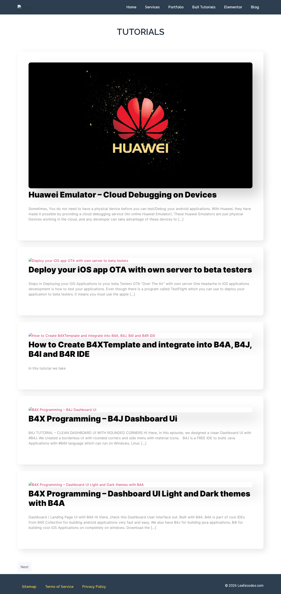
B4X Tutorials (203, 7)
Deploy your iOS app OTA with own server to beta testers (140, 269)
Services (152, 7)
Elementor (233, 7)
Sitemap (29, 587)
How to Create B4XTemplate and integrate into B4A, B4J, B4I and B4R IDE (140, 349)
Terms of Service (59, 587)
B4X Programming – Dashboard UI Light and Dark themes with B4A (139, 498)
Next (25, 567)
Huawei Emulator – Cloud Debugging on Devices (123, 194)
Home (131, 7)
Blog (255, 7)
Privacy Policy (94, 587)
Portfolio (176, 7)
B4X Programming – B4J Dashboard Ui (103, 418)
